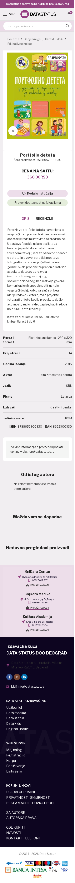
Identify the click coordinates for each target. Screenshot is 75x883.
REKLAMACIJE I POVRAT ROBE (30, 803)
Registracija (15, 755)
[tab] (26, 219)
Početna (13, 39)
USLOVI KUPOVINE (21, 792)
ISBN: (13, 426)
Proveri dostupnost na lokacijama (37, 202)
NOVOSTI (13, 833)
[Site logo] (38, 14)
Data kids (13, 724)
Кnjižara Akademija (37, 616)
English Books (17, 729)
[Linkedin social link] (24, 677)
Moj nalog (14, 750)
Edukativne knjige (19, 43)
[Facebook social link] (9, 677)
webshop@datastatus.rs (37, 451)
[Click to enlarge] (13, 131)
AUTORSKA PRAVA (21, 818)
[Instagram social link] (17, 677)
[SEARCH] (67, 26)
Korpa (11, 761)
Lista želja (14, 771)
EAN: (48, 426)
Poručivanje (15, 766)
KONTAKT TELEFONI (23, 838)
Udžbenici (14, 708)
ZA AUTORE (15, 813)
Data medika (16, 713)
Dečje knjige (32, 39)
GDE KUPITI (15, 827)
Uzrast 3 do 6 (54, 39)
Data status (15, 718)
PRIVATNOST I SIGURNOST (28, 798)
